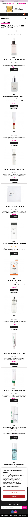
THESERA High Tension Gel (14, 280)
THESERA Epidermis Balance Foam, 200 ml (14, 170)
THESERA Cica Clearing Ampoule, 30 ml (14, 96)
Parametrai (14, 489)
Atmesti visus (14, 492)
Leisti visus (14, 496)
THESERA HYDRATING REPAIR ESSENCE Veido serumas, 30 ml (14, 428)
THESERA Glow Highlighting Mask (14, 206)
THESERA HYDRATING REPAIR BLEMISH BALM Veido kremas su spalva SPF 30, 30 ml (14, 354)
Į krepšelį (14, 69)
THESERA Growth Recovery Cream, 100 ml (14, 243)
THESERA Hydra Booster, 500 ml (14, 317)
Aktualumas (9, 31)
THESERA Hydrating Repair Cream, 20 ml (14, 390)
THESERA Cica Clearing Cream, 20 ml (14, 133)
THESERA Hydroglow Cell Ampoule (14, 464)
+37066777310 (10, 3)
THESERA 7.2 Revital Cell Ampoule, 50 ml (14, 59)
